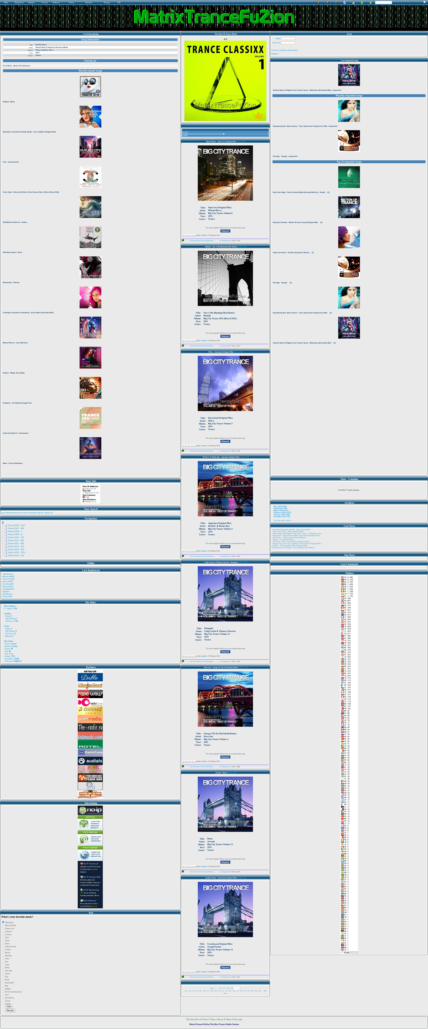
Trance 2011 (241, 141)
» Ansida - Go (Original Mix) (282, 539)
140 (255, 991)
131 (222, 991)
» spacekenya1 (7, 594)
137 (244, 991)
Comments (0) (226, 241)
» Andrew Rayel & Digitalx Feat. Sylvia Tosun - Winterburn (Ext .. (297, 533)
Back (212, 988)
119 (231, 988)
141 (259, 991)
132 (226, 991)
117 (224, 988)
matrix (9, 608)
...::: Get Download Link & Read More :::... (201, 241)
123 (193, 991)
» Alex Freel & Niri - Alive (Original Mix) (287, 531)
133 (230, 991)
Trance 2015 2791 (16, 552)
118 (227, 988)
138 (248, 991)
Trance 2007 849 (16, 528)
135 (237, 991)
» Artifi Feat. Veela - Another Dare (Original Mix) (290, 541)
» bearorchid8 (6, 596)
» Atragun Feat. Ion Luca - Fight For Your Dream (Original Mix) (296, 543)
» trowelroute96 (7, 584)
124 (196, 991)
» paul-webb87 (7, 581)
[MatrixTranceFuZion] (362, 2)
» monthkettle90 (7, 589)
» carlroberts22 (7, 574)
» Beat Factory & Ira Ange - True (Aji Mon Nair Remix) (293, 547)
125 (200, 991)
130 (219, 991)
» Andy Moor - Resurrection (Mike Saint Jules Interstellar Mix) (295, 535)
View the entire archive (282, 520)
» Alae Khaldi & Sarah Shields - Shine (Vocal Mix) (290, 529)
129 (215, 991)
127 (207, 991)
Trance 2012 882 (16, 543)
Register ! (275, 54)
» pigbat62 (5, 591)
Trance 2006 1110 (16, 525)
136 (241, 991)
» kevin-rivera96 (7, 579)
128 (211, 991)
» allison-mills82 (7, 576)
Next (225, 993)
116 (220, 988)
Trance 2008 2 (15, 531)
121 (185, 991)
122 (189, 991)
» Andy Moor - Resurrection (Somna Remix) (288, 537)
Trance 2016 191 (16, 555)
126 (204, 991)
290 (265, 991)
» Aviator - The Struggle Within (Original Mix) (289, 545)
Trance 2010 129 (16, 537)
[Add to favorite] (370, 2)
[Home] (353, 2)
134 (233, 991)
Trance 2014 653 (16, 549)
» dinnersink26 (7, 586)
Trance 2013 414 (16, 546)
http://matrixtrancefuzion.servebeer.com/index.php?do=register (25, 512)
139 (252, 991)
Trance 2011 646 (16, 540)
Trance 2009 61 (15, 534)
